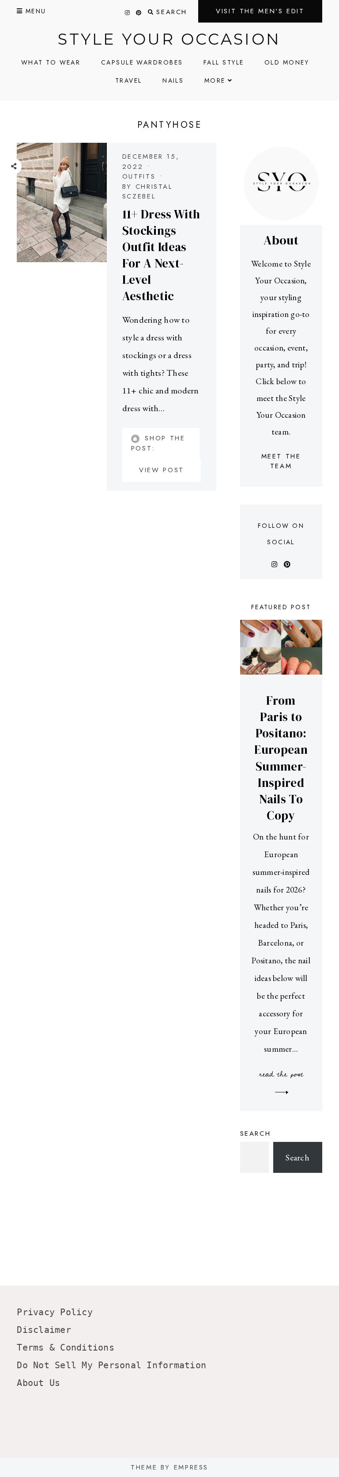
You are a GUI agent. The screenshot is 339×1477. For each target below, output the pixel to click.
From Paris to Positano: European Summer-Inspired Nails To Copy (281, 758)
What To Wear (50, 62)
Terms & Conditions (65, 1347)
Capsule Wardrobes (142, 62)
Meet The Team (281, 461)
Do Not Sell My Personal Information (111, 1365)
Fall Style (223, 62)
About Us (38, 1383)
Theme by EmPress (169, 1467)
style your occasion (169, 39)
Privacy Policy (55, 1312)
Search (255, 1133)
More (215, 80)
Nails (173, 80)
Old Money (286, 62)
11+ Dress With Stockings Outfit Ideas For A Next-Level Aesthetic (161, 255)
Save (20, 225)
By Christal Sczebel (147, 192)
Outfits (138, 176)
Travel (128, 80)
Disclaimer (44, 1329)
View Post (161, 470)
